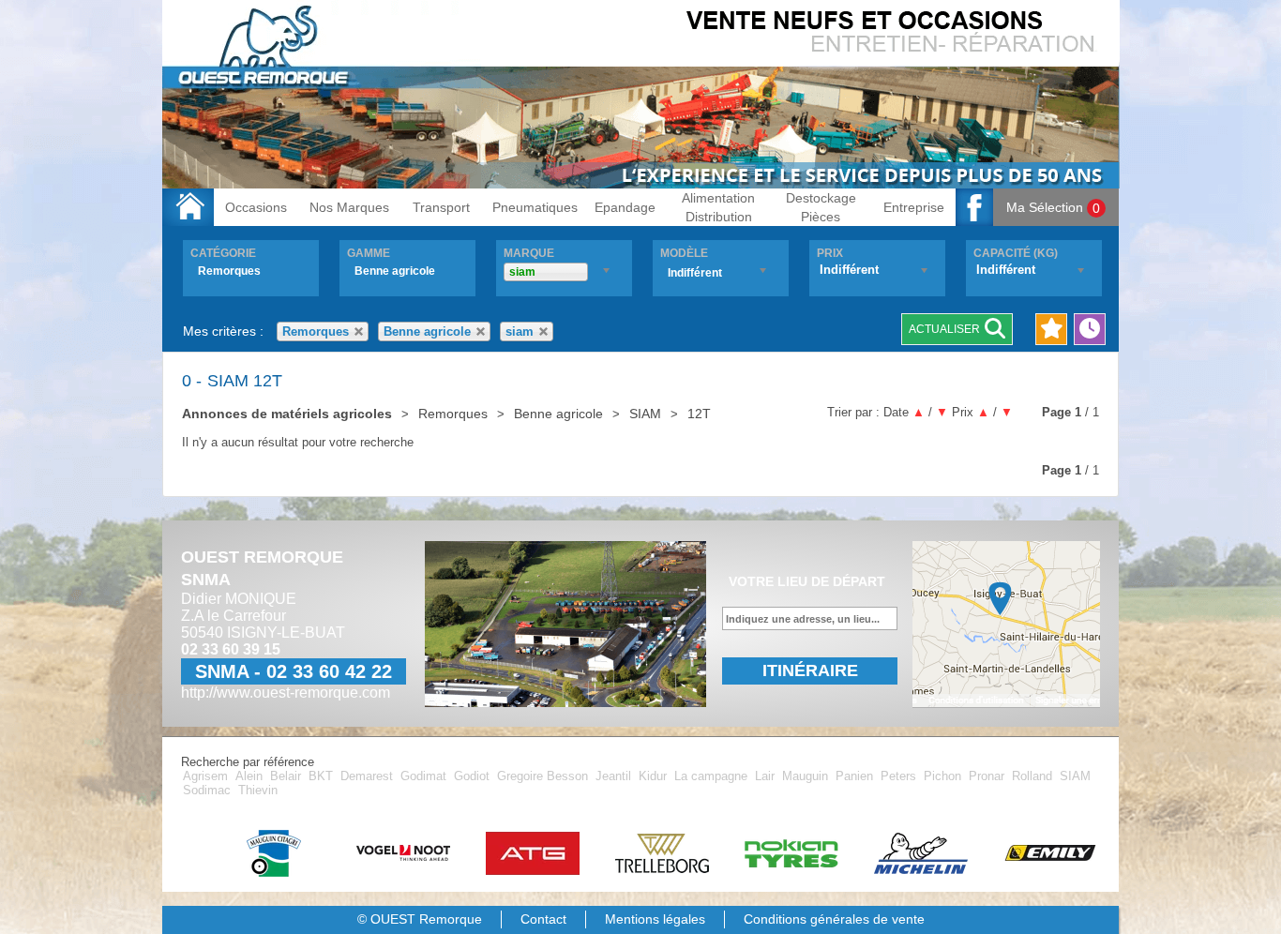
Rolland (1034, 776)
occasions (256, 207)
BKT (323, 776)
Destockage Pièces (821, 207)
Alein (250, 776)
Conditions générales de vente (834, 918)
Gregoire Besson (544, 776)
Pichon (944, 776)
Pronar (988, 776)
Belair (287, 776)
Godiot (473, 776)
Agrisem (207, 776)
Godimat (425, 776)
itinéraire (810, 670)
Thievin (258, 790)
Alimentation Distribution (718, 207)
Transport (441, 207)
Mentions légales (655, 918)
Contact (543, 918)
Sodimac (208, 790)
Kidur (655, 776)
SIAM (1075, 776)
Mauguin (807, 776)
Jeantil (615, 776)
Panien (856, 776)
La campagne (712, 776)
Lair (766, 776)
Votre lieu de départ (807, 581)
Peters (900, 776)
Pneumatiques (535, 207)
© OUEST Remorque (419, 918)
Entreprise (913, 207)
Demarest (368, 776)
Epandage (625, 207)
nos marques (349, 207)
